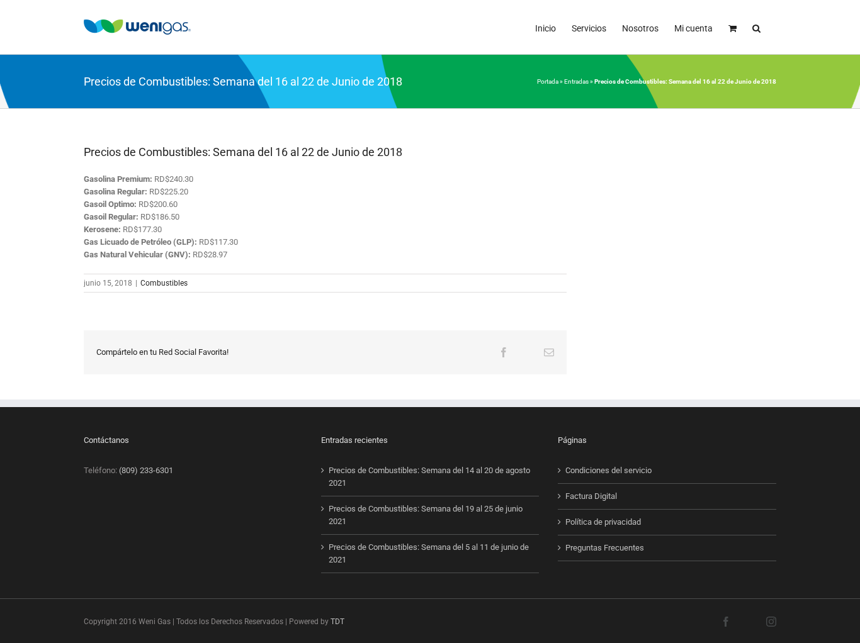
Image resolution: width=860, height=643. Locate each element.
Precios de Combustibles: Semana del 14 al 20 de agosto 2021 (429, 477)
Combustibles (164, 283)
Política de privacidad (603, 522)
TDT (337, 621)
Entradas (576, 81)
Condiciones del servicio (608, 470)
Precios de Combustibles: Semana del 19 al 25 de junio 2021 (426, 515)
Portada (547, 81)
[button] (756, 27)
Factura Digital (591, 496)
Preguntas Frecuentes (604, 547)
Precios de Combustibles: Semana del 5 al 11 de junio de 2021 (429, 553)
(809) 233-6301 (146, 470)
